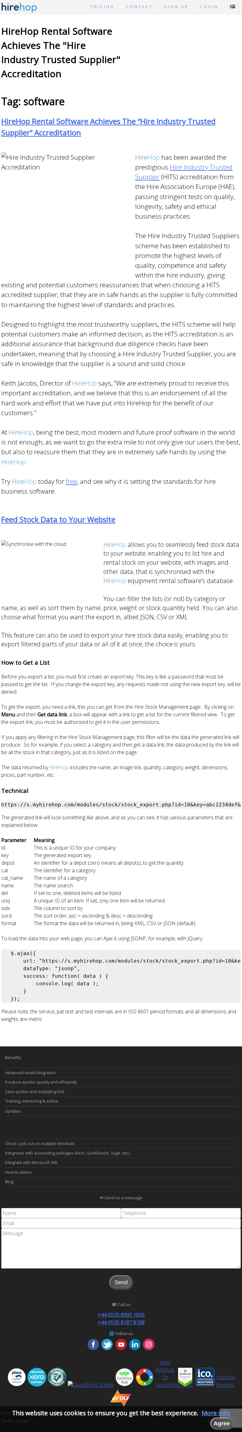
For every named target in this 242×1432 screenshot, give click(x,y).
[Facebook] (93, 1348)
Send (121, 1282)
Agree (222, 1423)
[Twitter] (107, 1348)
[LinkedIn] (135, 1348)
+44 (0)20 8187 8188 (121, 1322)
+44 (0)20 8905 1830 (121, 1314)
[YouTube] (121, 1348)
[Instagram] (148, 1348)
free (71, 481)
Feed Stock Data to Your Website (58, 519)
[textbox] (61, 1213)
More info (216, 1413)
